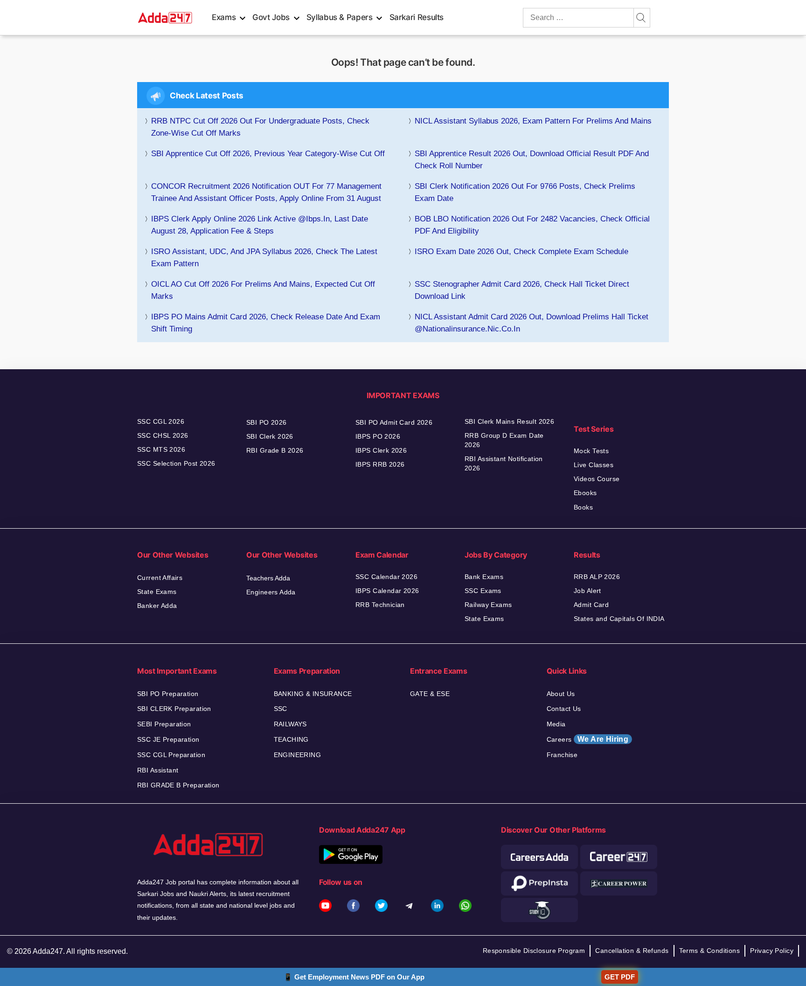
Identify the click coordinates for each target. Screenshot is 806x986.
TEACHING (291, 739)
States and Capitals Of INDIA (619, 618)
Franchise (562, 754)
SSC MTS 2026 (161, 449)
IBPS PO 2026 (377, 436)
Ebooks (585, 492)
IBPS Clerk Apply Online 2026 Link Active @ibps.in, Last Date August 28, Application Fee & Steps (259, 224)
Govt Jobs (271, 17)
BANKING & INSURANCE (313, 693)
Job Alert (587, 590)
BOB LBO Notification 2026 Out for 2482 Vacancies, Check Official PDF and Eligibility (532, 224)
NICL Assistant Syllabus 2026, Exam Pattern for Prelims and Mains (533, 121)
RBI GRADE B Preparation (178, 785)
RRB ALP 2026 (597, 576)
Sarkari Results (416, 17)
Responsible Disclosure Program (534, 950)
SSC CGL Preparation (171, 754)
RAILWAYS (290, 724)
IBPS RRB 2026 (379, 464)
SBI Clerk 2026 (269, 436)
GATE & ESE (430, 693)
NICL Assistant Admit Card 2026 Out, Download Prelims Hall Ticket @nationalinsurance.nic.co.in (531, 322)
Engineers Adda (271, 592)
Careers (588, 739)
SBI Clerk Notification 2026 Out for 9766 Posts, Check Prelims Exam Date (525, 192)
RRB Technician (380, 604)
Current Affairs (159, 577)
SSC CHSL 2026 (162, 435)
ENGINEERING (297, 754)
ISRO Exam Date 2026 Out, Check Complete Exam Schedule (521, 251)
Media (556, 724)
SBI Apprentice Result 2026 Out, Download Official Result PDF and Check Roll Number (532, 159)
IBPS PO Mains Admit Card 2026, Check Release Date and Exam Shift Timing (265, 322)
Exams (224, 17)
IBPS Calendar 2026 (387, 590)
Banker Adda (157, 605)
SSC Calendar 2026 (386, 576)
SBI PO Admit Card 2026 (393, 422)
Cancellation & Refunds (631, 950)
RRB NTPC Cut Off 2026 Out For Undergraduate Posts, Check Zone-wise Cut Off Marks (260, 127)
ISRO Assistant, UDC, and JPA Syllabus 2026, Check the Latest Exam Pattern (264, 257)
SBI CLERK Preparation (174, 708)
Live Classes (593, 465)
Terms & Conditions (709, 950)
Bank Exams (484, 576)
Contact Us (564, 708)
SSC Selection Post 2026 (176, 463)
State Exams (157, 591)
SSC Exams (483, 590)
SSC (280, 708)
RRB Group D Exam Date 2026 (504, 440)
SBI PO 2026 (266, 422)
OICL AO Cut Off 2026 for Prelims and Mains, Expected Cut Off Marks (263, 290)
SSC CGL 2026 (160, 421)
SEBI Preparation (164, 724)
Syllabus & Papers (339, 17)
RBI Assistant (157, 770)
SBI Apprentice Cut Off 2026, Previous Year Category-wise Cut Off (268, 153)
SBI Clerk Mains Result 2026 (509, 421)
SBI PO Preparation (168, 693)
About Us (561, 693)
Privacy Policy (771, 950)
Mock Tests (591, 451)
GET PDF (619, 977)
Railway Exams (488, 604)
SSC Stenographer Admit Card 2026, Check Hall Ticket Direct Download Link (522, 290)
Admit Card (591, 604)
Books (583, 507)
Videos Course (596, 479)
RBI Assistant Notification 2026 (504, 463)
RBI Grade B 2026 (275, 450)
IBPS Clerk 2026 (381, 450)
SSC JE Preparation (168, 739)
